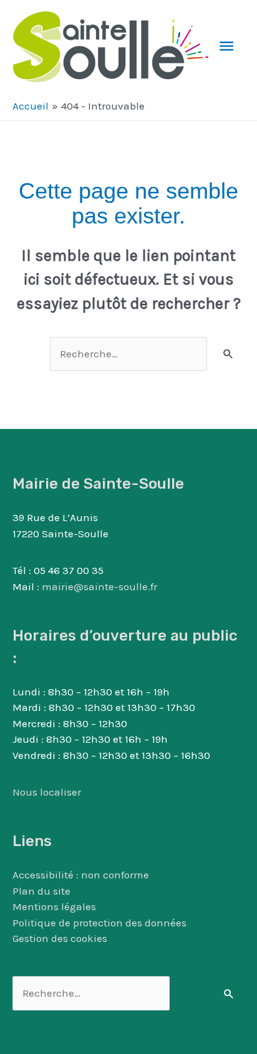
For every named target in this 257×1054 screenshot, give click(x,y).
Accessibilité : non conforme (80, 874)
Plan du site (41, 891)
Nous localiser (46, 792)
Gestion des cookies (59, 938)
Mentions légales (54, 906)
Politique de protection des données (99, 922)
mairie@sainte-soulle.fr (99, 586)
